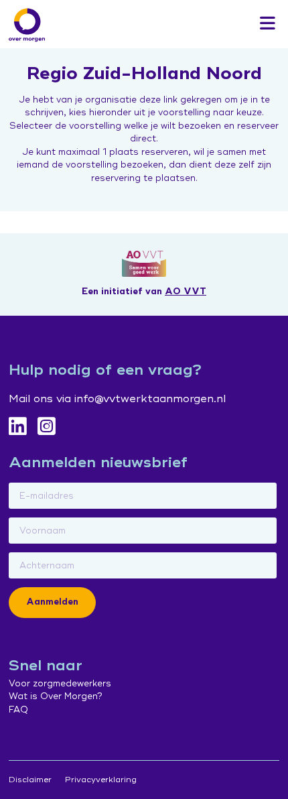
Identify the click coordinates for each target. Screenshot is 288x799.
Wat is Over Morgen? (55, 696)
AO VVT (185, 291)
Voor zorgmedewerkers (60, 683)
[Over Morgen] (27, 25)
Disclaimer (30, 780)
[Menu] (267, 24)
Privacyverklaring (101, 780)
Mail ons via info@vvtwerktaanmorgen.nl (117, 399)
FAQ (18, 709)
